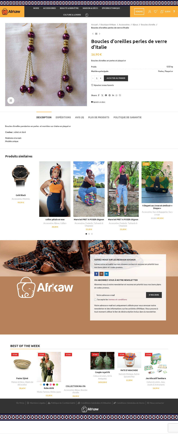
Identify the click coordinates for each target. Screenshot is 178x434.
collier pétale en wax (54, 219)
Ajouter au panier (116, 78)
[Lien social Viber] (120, 95)
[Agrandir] (10, 100)
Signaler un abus (99, 102)
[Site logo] (11, 11)
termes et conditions (118, 299)
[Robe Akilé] (49, 367)
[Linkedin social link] (113, 95)
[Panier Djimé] (22, 364)
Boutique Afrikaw (108, 24)
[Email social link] (106, 95)
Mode (39, 392)
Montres (26, 199)
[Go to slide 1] (86, 234)
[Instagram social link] (101, 274)
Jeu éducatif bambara (156, 378)
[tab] (44, 116)
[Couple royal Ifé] (102, 361)
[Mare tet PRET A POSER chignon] (89, 189)
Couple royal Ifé (102, 372)
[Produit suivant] (99, 34)
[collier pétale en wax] (54, 189)
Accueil (94, 24)
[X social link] (102, 95)
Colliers (63, 223)
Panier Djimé (22, 378)
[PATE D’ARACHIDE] (129, 360)
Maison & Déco (17, 382)
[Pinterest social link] (109, 95)
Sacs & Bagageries (160, 212)
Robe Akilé (49, 388)
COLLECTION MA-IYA (76, 386)
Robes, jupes (56, 392)
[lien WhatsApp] (116, 95)
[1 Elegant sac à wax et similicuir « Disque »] (157, 182)
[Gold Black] (20, 177)
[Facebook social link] (98, 95)
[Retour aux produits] (96, 34)
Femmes (46, 392)
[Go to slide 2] (89, 234)
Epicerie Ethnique (126, 374)
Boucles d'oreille (148, 24)
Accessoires (124, 24)
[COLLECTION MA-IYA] (76, 368)
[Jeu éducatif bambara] (156, 364)
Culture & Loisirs (100, 376)
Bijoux (135, 24)
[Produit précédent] (93, 34)
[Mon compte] (150, 11)
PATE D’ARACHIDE (129, 370)
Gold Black (21, 195)
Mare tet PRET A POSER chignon (89, 219)
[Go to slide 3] (92, 234)
